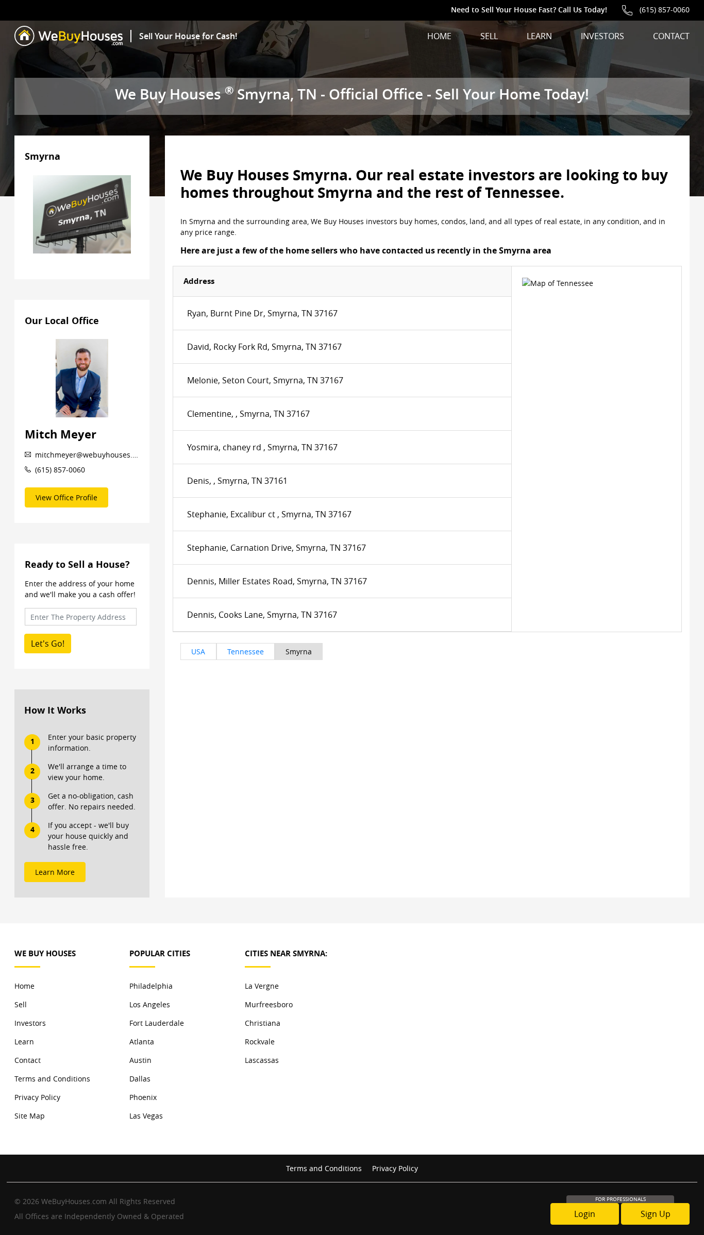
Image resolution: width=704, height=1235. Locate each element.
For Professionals (620, 1199)
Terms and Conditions (52, 1079)
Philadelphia (151, 986)
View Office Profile (66, 497)
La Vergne (262, 986)
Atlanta (141, 1041)
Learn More (55, 872)
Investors (602, 36)
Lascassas (262, 1060)
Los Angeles (149, 1004)
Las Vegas (146, 1116)
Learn (539, 36)
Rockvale (260, 1041)
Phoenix (143, 1097)
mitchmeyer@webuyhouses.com (87, 455)
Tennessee (245, 651)
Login (584, 1214)
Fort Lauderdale (156, 1023)
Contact (671, 36)
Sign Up (656, 1214)
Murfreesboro (269, 1004)
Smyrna (299, 651)
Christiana (262, 1023)
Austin (140, 1060)
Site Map (29, 1116)
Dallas (139, 1079)
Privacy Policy (37, 1097)
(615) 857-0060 (665, 9)
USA (198, 651)
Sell (489, 36)
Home (439, 36)
